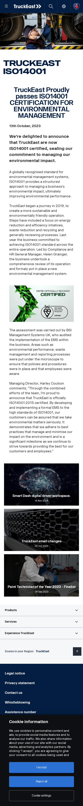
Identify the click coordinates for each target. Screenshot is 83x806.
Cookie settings (41, 795)
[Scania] (76, 6)
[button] (41, 610)
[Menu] (6, 6)
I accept (41, 767)
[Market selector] (63, 6)
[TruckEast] (28, 6)
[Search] (51, 6)
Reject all (41, 781)
